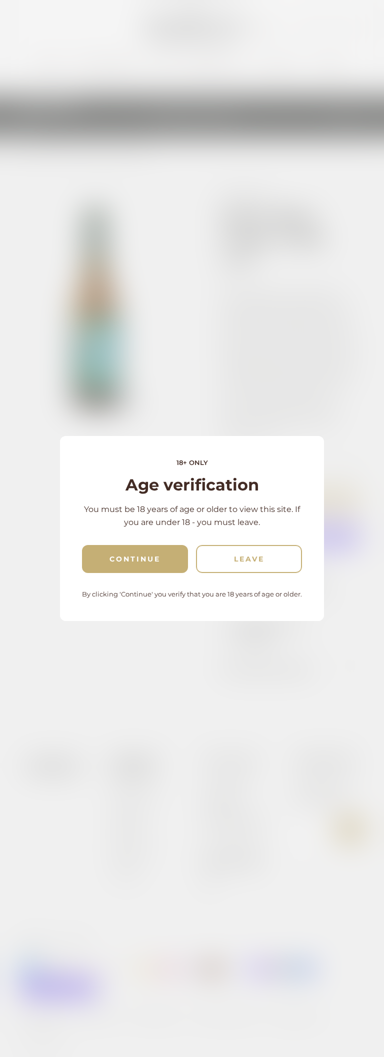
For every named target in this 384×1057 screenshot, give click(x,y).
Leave (249, 559)
